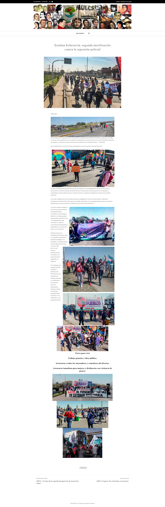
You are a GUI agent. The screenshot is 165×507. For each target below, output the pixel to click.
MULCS (76, 503)
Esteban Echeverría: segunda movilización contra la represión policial (82, 47)
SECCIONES (80, 33)
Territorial (83, 468)
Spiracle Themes (90, 503)
